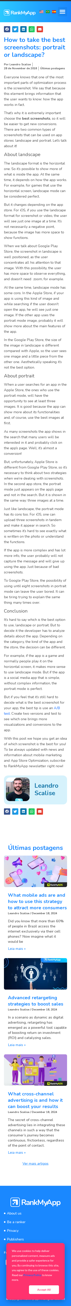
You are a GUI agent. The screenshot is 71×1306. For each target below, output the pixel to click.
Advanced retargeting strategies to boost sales (35, 1001)
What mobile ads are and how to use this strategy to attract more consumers (37, 901)
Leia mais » (17, 948)
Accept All (44, 1289)
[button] (62, 11)
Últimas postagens (52, 68)
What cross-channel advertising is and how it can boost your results (35, 1100)
